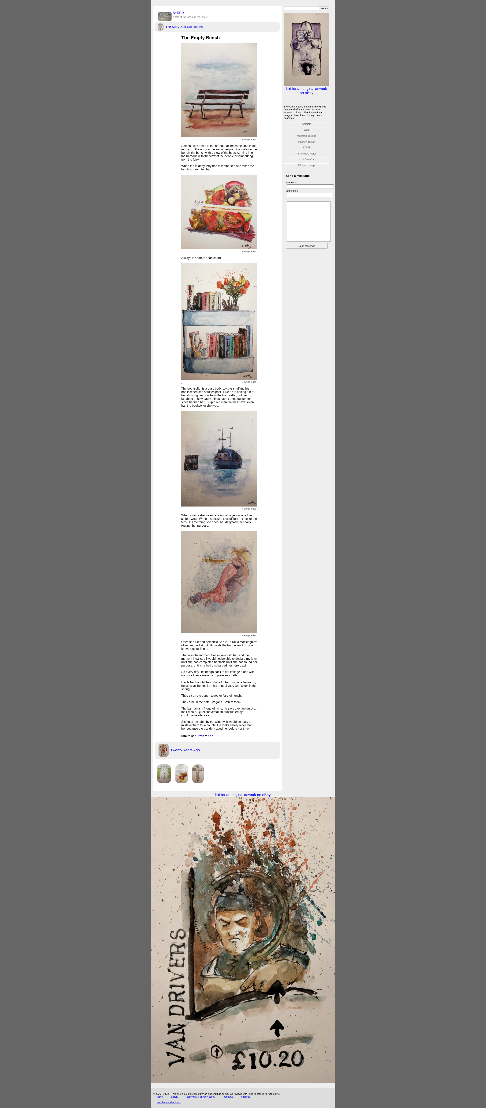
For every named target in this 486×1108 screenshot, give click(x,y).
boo (210, 736)
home (160, 1096)
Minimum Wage (306, 165)
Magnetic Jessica (306, 135)
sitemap (245, 1096)
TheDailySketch (306, 141)
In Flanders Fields (306, 153)
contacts (228, 1096)
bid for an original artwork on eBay (306, 91)
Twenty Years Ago (185, 750)
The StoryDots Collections (184, 27)
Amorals (306, 123)
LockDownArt (306, 159)
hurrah (199, 736)
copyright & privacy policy (201, 1096)
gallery (174, 1096)
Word (306, 129)
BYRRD (190, 14)
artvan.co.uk (290, 112)
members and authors (169, 1102)
